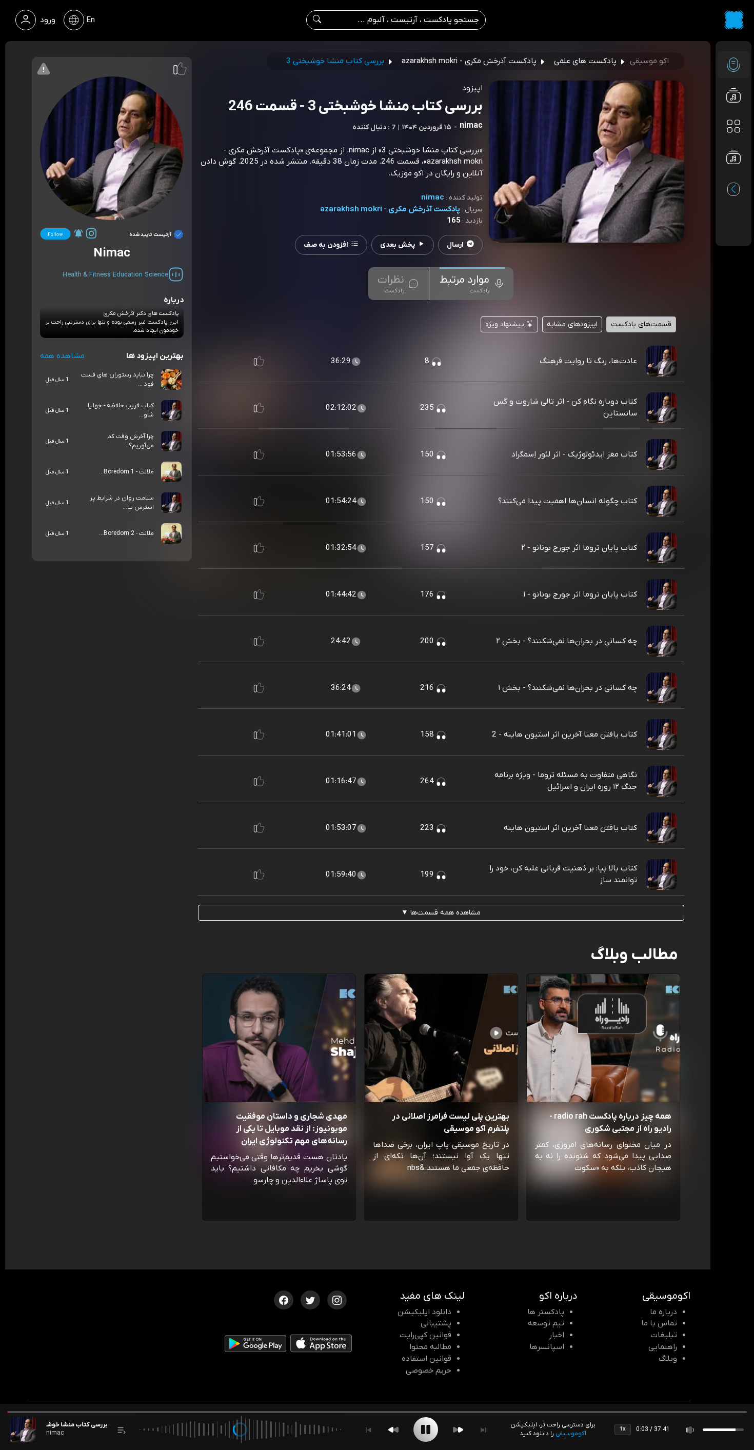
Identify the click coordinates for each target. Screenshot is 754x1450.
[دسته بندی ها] (733, 126)
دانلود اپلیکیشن (424, 1312)
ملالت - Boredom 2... (126, 533)
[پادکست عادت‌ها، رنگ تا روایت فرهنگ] (661, 361)
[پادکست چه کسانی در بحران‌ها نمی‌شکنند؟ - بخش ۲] (661, 641)
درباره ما (663, 1312)
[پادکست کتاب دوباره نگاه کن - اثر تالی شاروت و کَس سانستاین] (661, 408)
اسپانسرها (546, 1347)
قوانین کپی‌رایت (425, 1335)
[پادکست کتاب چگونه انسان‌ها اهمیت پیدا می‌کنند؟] (661, 501)
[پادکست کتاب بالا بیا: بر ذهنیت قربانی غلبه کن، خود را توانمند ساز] (661, 874)
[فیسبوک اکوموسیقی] (283, 1299)
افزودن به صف (326, 245)
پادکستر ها (545, 1312)
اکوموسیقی (570, 1433)
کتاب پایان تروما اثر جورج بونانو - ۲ (579, 548)
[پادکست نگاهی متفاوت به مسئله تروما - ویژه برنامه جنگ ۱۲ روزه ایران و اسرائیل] (661, 781)
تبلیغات (663, 1335)
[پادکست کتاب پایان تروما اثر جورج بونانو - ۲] (661, 548)
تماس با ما (659, 1323)
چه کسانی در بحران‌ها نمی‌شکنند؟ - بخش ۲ (566, 641)
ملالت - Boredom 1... (126, 472)
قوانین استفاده (426, 1359)
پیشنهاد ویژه (505, 324)
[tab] (472, 283)
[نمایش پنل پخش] (121, 1430)
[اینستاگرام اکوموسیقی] (337, 1299)
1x (623, 1429)
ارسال (455, 245)
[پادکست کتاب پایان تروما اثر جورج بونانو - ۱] (661, 594)
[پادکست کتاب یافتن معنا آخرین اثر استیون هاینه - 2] (661, 734)
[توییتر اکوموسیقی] (310, 1299)
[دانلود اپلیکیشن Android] (255, 1345)
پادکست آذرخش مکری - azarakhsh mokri (390, 209)
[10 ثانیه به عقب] (393, 1429)
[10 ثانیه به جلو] (458, 1429)
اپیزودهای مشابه (572, 324)
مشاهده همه (62, 356)
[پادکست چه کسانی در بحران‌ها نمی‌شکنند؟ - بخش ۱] (661, 688)
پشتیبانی (436, 1323)
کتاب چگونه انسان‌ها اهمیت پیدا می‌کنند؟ (567, 501)
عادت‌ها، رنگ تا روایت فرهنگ (588, 361)
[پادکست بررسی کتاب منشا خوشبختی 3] (23, 1429)
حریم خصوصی (428, 1370)
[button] (259, 361)
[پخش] (425, 1429)
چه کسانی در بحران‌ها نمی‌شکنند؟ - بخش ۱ (567, 688)
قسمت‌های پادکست (641, 324)
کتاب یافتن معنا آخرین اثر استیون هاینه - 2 (564, 734)
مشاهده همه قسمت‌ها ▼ (441, 913)
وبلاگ (668, 1359)
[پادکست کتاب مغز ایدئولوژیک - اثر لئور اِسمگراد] (661, 454)
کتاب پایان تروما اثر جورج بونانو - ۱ (580, 594)
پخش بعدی (397, 245)
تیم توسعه (546, 1323)
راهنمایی (662, 1347)
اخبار (556, 1335)
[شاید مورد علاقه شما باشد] (733, 177)
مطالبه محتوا (430, 1347)
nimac (432, 197)
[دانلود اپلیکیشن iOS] (321, 1345)
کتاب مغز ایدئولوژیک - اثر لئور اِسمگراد (574, 454)
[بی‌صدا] (690, 1430)
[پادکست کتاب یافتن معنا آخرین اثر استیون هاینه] (661, 828)
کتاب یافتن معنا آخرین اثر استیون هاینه (570, 828)
